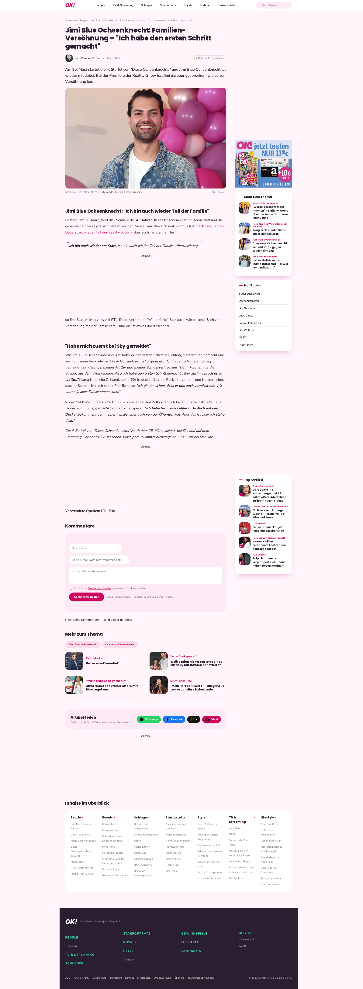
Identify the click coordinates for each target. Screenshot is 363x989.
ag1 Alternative (269, 884)
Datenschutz (99, 978)
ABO (68, 978)
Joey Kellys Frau (175, 847)
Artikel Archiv (81, 978)
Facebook (176, 719)
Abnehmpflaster (270, 824)
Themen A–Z (246, 939)
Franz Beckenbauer (176, 834)
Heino (137, 840)
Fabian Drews (142, 847)
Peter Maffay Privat (82, 868)
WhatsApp (151, 719)
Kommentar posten (86, 597)
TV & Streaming (123, 5)
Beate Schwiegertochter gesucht (81, 851)
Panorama (191, 951)
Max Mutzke (78, 862)
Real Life (73, 946)
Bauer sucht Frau (249, 294)
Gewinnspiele (226, 5)
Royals (188, 5)
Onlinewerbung (162, 978)
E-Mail (214, 719)
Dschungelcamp (249, 301)
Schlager (146, 5)
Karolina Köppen (143, 859)
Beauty (130, 959)
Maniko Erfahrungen (209, 878)
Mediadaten (143, 978)
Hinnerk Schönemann (178, 840)
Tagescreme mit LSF (208, 845)
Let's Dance (246, 315)
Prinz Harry (246, 345)
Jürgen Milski (173, 859)
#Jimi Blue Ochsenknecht (83, 644)
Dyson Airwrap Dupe (209, 872)
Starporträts (168, 5)
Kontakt (129, 978)
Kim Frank (171, 871)
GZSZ (242, 337)
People (100, 5)
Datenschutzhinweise (99, 588)
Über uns (179, 978)
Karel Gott (140, 853)
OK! (70, 5)
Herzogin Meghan (112, 853)
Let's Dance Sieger (239, 861)
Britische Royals (111, 869)
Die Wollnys (246, 330)
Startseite (71, 20)
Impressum (116, 978)
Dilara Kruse (173, 865)
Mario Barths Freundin (83, 840)
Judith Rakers (173, 853)
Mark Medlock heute (82, 874)
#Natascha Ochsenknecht (120, 644)
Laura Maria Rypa (250, 323)
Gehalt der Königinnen (115, 875)
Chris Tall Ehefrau (81, 834)
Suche (242, 946)
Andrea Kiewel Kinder (146, 834)
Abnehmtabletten (271, 840)
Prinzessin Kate (111, 830)
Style (203, 5)
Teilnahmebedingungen (201, 978)
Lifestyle (267, 817)
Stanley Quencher (271, 878)
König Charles (110, 824)
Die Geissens (247, 308)
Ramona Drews (143, 865)
